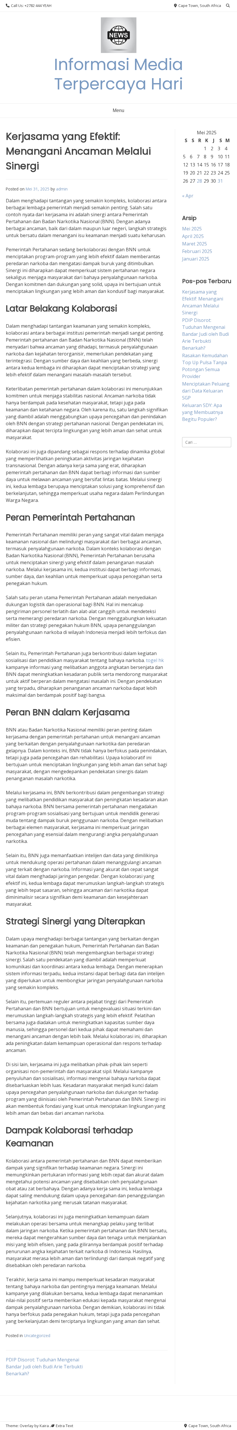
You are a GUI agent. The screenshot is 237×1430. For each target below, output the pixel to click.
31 (220, 181)
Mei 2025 (192, 229)
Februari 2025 (197, 251)
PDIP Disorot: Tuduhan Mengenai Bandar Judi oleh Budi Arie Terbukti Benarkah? (44, 1366)
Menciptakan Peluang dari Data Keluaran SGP (205, 391)
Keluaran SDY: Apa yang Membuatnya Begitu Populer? (202, 412)
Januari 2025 (195, 259)
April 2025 (193, 236)
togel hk (155, 660)
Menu (118, 110)
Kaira (44, 1425)
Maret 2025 (194, 244)
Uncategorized (37, 1335)
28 (199, 181)
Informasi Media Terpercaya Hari (118, 74)
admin (62, 189)
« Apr (187, 195)
